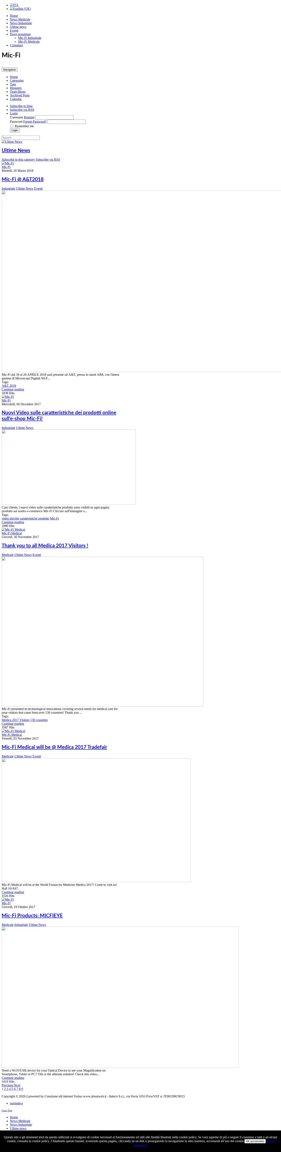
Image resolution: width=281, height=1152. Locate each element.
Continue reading (13, 389)
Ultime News (16, 150)
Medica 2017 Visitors (15, 720)
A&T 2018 (9, 385)
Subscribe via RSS (48, 159)
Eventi (38, 188)
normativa (16, 1103)
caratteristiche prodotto (34, 518)
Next (17, 1085)
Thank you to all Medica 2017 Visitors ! (45, 545)
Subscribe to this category (19, 159)
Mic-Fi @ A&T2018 (23, 179)
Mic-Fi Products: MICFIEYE (32, 915)
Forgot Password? (35, 121)
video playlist (10, 518)
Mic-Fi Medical (12, 533)
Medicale (8, 555)
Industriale (8, 188)
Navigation (9, 69)
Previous (8, 1085)
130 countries (39, 720)
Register (29, 117)
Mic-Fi (6, 167)
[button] (14, 113)
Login (15, 130)
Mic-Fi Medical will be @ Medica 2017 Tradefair (54, 747)
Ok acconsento (255, 1141)
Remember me (24, 126)
